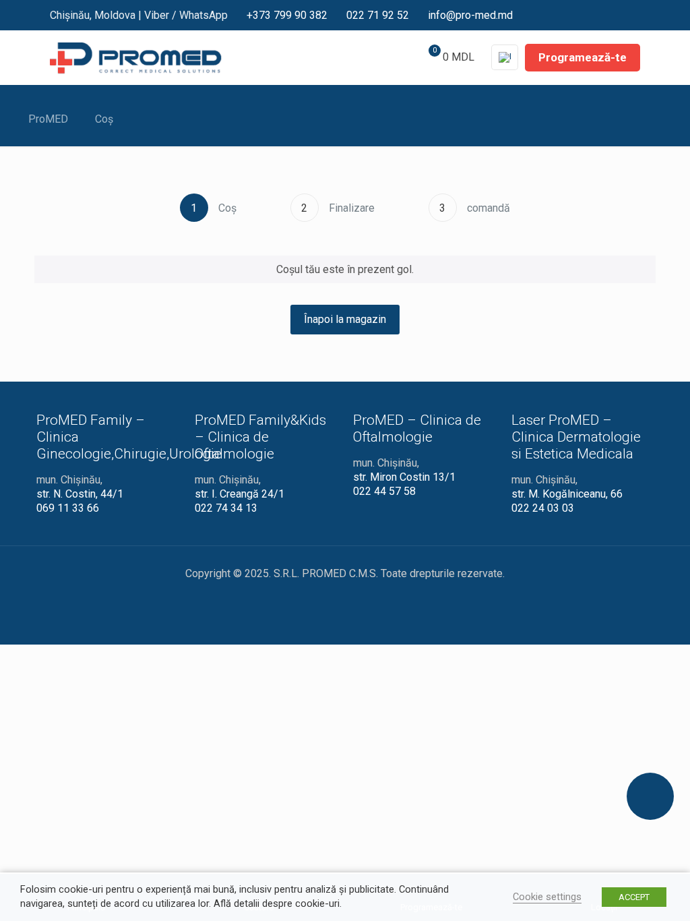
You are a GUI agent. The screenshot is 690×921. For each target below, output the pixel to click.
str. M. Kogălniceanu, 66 (567, 493)
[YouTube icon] (591, 14)
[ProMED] (136, 57)
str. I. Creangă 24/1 (239, 493)
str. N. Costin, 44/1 (79, 493)
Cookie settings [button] (547, 897)
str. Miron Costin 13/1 (404, 477)
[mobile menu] (374, 57)
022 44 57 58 (384, 491)
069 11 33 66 (67, 508)
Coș (104, 119)
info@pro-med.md (470, 15)
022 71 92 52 (377, 15)
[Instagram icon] (614, 14)
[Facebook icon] (568, 14)
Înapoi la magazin (345, 319)
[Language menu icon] (504, 57)
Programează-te (582, 57)
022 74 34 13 (226, 508)
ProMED (48, 119)
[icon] (635, 14)
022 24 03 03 (542, 508)
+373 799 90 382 (287, 15)
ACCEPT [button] (634, 897)
